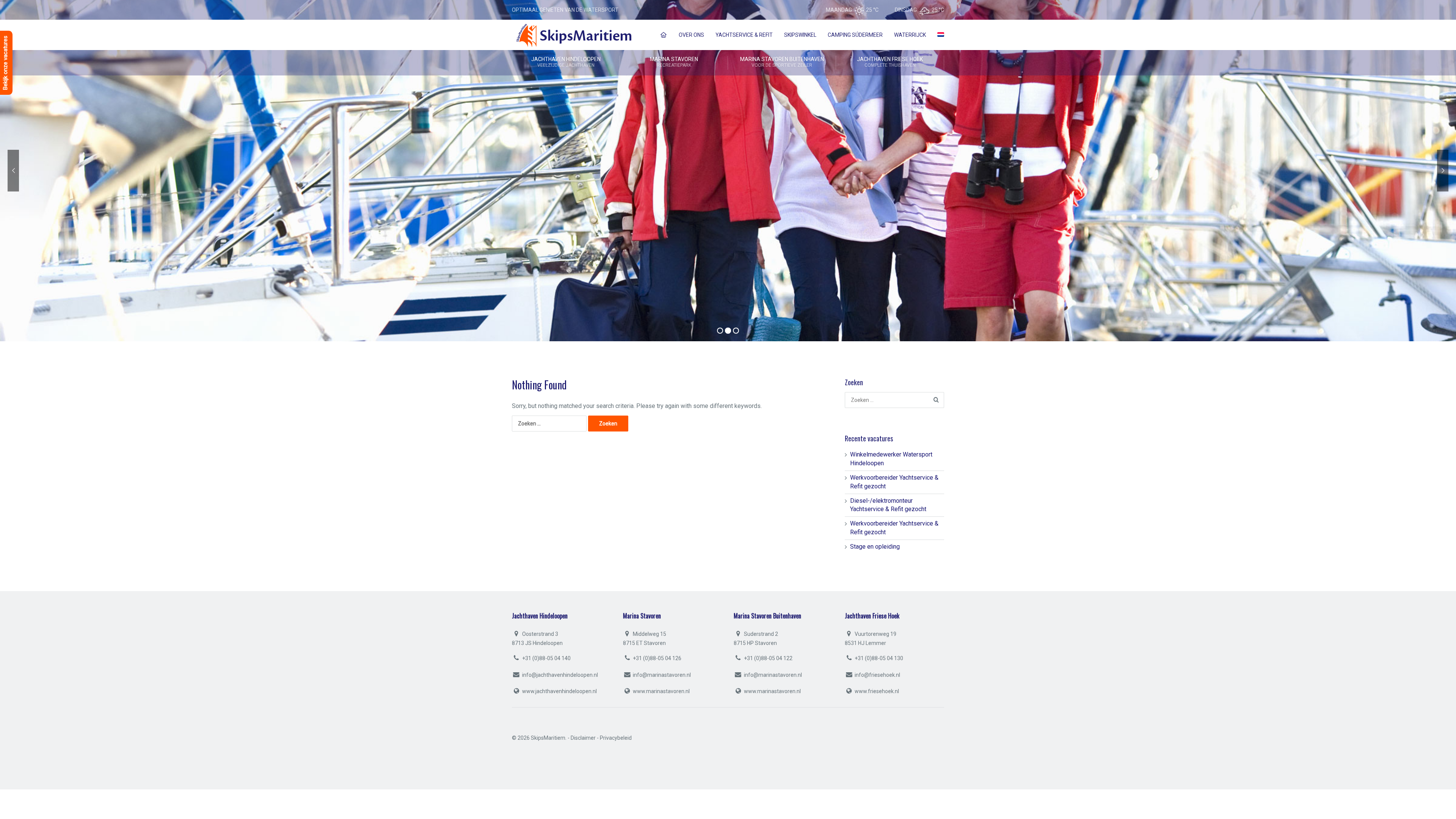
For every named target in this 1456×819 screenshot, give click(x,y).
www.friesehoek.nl (877, 691)
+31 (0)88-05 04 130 (878, 658)
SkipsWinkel (800, 35)
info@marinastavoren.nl (662, 675)
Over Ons (691, 35)
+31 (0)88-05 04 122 (767, 658)
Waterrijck (910, 35)
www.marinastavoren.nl (661, 691)
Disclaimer (583, 738)
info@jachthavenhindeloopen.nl (560, 675)
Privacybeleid (616, 738)
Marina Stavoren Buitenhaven (782, 62)
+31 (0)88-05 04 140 (546, 658)
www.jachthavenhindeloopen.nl (559, 691)
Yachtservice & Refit (744, 35)
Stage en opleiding (875, 546)
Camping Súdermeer (855, 35)
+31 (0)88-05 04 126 (656, 658)
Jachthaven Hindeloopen (566, 62)
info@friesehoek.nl (877, 675)
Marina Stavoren (674, 62)
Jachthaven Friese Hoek (890, 62)
